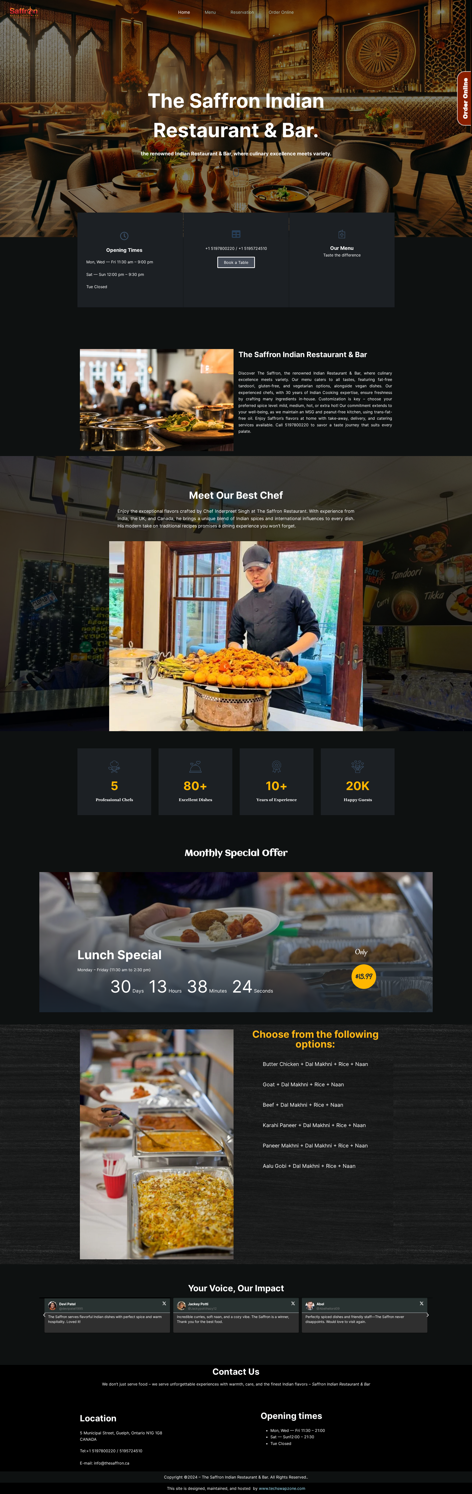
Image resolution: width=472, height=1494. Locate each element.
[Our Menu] (342, 234)
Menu (210, 12)
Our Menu (342, 248)
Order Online (281, 12)
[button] (44, 1315)
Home (184, 12)
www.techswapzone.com (282, 1488)
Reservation (242, 12)
